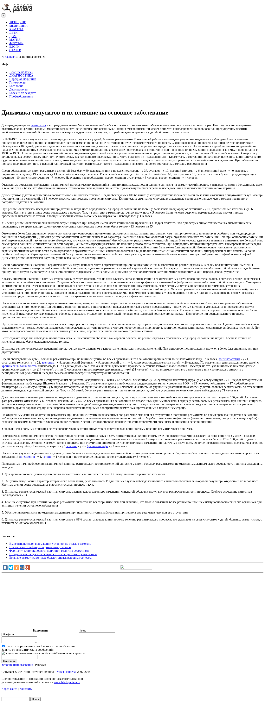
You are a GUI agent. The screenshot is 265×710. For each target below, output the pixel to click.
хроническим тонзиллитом (19, 366)
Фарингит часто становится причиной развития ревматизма (49, 550)
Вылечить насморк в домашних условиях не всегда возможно (50, 543)
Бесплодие (16, 86)
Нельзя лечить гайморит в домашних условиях (40, 547)
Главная (8, 56)
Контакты (25, 688)
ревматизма (38, 125)
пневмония (27, 456)
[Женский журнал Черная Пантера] (17, 11)
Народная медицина (22, 79)
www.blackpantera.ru (67, 682)
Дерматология (18, 89)
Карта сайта (9, 688)
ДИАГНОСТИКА (21, 75)
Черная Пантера (65, 671)
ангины (71, 446)
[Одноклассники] (16, 567)
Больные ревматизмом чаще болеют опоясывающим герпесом (50, 557)
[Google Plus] (27, 567)
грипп (47, 456)
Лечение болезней (21, 72)
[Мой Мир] (22, 567)
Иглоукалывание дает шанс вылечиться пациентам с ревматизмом (53, 554)
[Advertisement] (132, 601)
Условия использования (17, 664)
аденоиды (48, 362)
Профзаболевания (21, 96)
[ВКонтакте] (5, 567)
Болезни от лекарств (22, 93)
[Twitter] (11, 567)
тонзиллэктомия (229, 359)
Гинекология (17, 82)
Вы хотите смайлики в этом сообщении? (40, 646)
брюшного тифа (97, 446)
